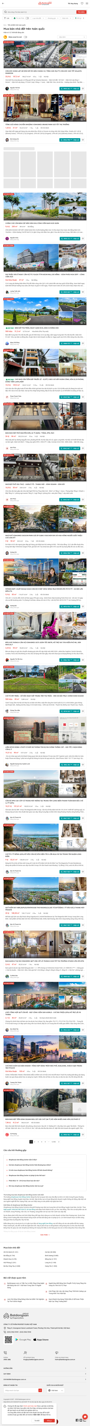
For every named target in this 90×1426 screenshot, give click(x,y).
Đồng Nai (51, 1259)
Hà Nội (50, 1252)
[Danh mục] (3, 3)
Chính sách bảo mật (30, 1406)
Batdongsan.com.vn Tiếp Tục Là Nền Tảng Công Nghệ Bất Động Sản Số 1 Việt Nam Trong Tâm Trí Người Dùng (25, 1285)
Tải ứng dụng (73, 3)
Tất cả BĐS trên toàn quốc (17, 25)
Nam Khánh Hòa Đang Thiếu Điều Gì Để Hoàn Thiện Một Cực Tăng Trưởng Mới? (66, 1300)
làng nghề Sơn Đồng (45, 1223)
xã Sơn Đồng (31, 1209)
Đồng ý (49, 1421)
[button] (83, 18)
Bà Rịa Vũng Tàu (12, 1266)
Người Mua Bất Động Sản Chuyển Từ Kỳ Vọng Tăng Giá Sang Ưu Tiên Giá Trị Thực (67, 1284)
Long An (50, 1262)
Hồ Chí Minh (11, 1252)
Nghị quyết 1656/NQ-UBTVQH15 (15, 1209)
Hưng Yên (51, 1266)
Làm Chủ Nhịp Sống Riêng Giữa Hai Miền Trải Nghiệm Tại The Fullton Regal (25, 1300)
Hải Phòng (10, 1262)
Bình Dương (51, 1255)
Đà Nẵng (9, 1255)
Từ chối (37, 1421)
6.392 (54, 1142)
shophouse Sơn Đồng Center (20, 1197)
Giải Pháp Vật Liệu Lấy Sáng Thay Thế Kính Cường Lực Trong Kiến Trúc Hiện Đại (67, 1292)
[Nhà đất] (45, 3)
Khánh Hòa (10, 1259)
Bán (5, 25)
